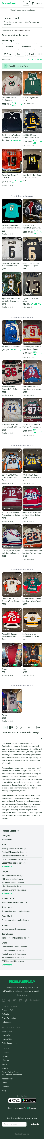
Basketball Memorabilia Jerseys (15, 856)
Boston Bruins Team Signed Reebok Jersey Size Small (31, 635)
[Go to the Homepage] (8, 3)
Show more (7, 866)
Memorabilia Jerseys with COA (14, 902)
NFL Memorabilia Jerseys (12, 879)
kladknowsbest (28, 342)
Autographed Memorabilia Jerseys (16, 911)
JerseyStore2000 (29, 221)
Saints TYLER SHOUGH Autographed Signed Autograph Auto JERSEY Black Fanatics (32, 264)
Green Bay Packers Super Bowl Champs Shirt (32, 176)
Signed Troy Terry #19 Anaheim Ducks (10, 176)
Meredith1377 (7, 342)
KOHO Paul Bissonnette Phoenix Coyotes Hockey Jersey (11, 514)
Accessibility (7, 1079)
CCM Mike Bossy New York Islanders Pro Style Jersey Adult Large (32, 552)
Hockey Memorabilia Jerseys (14, 848)
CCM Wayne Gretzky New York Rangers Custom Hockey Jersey (11, 552)
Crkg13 (25, 170)
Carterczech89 (8, 170)
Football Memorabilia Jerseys (14, 852)
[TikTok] (26, 1000)
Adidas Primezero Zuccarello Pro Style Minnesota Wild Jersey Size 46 (10, 388)
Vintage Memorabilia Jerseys (14, 929)
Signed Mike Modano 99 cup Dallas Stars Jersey (11, 300)
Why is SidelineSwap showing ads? (22, 196)
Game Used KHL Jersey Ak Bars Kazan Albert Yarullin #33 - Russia (32, 600)
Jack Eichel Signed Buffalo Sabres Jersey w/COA (31, 136)
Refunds (5, 1014)
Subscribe (35, 1124)
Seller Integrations (9, 1043)
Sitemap (5, 1087)
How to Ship (7, 1039)
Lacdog (5, 130)
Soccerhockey (7, 664)
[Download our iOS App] (14, 1100)
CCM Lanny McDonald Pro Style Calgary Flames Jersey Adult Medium (32, 348)
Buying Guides (36, 1000)
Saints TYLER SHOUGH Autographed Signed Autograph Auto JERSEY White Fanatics (11, 264)
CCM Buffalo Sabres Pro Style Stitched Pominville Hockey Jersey (32, 476)
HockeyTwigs (7, 93)
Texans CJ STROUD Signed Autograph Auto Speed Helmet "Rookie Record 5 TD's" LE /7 (31, 227)
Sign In (39, 3)
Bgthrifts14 (27, 93)
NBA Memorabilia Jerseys (12, 886)
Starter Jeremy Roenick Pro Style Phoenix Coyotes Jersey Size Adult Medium (32, 426)
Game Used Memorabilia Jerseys (15, 920)
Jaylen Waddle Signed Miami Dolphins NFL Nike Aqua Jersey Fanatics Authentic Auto (11, 227)
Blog (4, 1091)
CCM (24, 669)
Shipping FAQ (7, 1010)
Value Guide (7, 1031)
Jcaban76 (6, 221)
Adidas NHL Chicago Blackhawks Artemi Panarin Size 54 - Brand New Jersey (10, 635)
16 (33, 727)
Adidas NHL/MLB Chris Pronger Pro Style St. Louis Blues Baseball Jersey (11, 426)
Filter (9, 54)
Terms (4, 1064)
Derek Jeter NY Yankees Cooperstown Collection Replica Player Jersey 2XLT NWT (11, 136)
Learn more (22, 995)
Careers (5, 1056)
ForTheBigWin (27, 294)
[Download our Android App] (29, 1100)
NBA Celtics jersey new (31, 98)
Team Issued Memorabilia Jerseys (16, 938)
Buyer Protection (9, 1018)
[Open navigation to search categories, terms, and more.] (4, 10)
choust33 (26, 130)
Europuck (6, 594)
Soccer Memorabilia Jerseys (14, 863)
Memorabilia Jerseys (22, 31)
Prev (5, 727)
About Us (5, 1052)
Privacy (5, 1068)
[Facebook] (9, 1000)
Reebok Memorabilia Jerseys (14, 954)
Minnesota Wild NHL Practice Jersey (9, 99)
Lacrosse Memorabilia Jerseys (15, 859)
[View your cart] (33, 3)
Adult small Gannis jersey (11, 347)
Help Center (7, 1022)
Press (4, 1083)
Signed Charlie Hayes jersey (30, 300)
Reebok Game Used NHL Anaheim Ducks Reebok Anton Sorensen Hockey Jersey (11, 600)
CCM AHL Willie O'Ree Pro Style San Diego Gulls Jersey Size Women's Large (11, 476)
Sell (26, 3)
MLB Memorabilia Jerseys (13, 883)
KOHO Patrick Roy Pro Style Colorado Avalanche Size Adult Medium (32, 388)
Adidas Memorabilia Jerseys (14, 950)
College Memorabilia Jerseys (14, 890)
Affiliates (5, 1060)
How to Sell (6, 1035)
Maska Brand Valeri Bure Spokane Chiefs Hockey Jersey (32, 514)
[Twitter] (20, 1000)
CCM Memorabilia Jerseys (13, 961)
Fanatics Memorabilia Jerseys (14, 947)
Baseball (9, 46)
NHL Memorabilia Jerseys (12, 875)
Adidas (4, 669)
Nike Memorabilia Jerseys (13, 958)
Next (38, 727)
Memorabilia (6, 31)
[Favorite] (40, 73)
